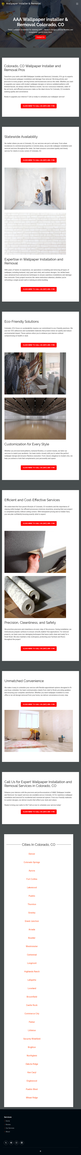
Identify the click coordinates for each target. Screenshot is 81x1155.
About (8, 1131)
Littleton (32, 1030)
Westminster (32, 946)
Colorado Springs (32, 862)
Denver (32, 854)
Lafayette (31, 980)
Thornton (32, 904)
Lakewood (32, 887)
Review (8, 1124)
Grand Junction (32, 921)
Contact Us (40, 37)
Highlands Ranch (32, 971)
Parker (32, 1022)
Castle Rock (31, 1005)
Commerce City (32, 1013)
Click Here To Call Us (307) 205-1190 (39, 106)
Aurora (32, 870)
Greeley (31, 912)
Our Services (10, 1128)
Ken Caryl (31, 1072)
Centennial (32, 954)
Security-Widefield (31, 1039)
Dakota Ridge (32, 1064)
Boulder (31, 938)
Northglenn (32, 1055)
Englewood (32, 1081)
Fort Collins (31, 879)
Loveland (32, 988)
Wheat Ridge (32, 1097)
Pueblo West (32, 1089)
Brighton (32, 1047)
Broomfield (32, 996)
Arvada (32, 929)
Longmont (32, 963)
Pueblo (32, 896)
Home (8, 1121)
